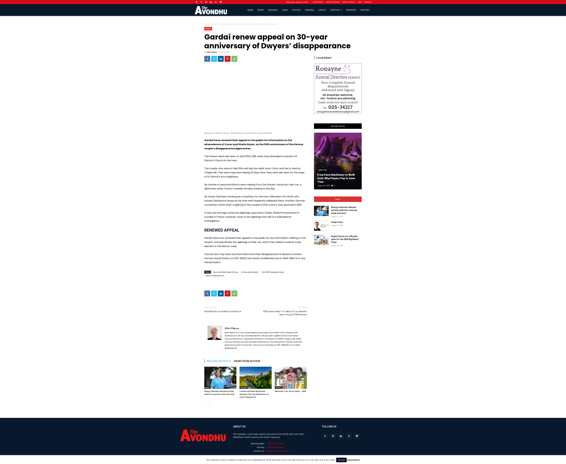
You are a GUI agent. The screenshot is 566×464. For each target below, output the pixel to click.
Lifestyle (335, 10)
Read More (353, 459)
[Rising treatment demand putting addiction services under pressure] (220, 378)
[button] (197, 2)
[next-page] (211, 403)
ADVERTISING (318, 2)
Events (322, 10)
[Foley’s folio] (321, 226)
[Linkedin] (211, 2)
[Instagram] (206, 2)
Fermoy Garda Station (249, 272)
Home (206, 24)
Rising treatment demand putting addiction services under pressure (344, 210)
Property (351, 10)
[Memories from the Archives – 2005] (291, 378)
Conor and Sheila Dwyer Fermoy (225, 272)
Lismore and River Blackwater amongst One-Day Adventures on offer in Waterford (254, 394)
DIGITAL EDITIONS (333, 2)
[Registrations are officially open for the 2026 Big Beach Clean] (321, 240)
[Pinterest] (228, 59)
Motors (365, 10)
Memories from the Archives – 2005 (290, 391)
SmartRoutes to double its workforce (222, 311)
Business (273, 10)
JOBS (360, 2)
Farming (309, 10)
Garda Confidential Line (215, 275)
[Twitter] (216, 2)
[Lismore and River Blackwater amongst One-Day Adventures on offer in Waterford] (256, 378)
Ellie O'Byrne (212, 52)
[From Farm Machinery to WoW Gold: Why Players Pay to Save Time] (338, 161)
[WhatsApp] (234, 59)
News (250, 10)
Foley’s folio (337, 222)
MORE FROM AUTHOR (247, 361)
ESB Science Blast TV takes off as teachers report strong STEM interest (285, 313)
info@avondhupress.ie (278, 451)
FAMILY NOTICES (348, 2)
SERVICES (367, 2)
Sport (261, 10)
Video (285, 10)
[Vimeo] (220, 2)
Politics (296, 10)
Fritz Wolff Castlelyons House (273, 272)
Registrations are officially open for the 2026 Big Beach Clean (344, 239)
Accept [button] (341, 460)
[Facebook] (201, 2)
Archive (278, 387)
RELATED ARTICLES (219, 361)
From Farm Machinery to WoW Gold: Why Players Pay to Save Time (336, 178)
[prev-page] (206, 403)
